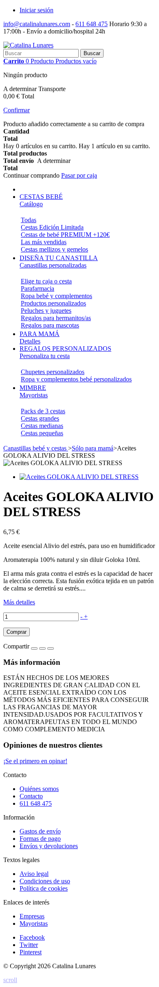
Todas (28, 219)
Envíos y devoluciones (49, 845)
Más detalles (19, 602)
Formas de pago (40, 838)
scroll (10, 979)
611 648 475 (91, 23)
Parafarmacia (37, 288)
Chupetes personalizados (52, 371)
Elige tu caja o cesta (46, 281)
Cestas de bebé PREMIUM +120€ (65, 234)
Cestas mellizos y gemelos (54, 249)
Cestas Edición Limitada (52, 227)
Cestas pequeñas (42, 433)
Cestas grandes (40, 418)
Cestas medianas (42, 425)
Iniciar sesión (36, 10)
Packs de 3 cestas (43, 411)
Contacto (31, 796)
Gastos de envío (40, 831)
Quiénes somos (39, 788)
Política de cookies (44, 888)
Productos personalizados (53, 303)
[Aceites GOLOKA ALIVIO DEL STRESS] (79, 476)
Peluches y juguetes (46, 310)
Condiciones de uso (45, 881)
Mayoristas (34, 923)
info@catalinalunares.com (36, 23)
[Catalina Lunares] (28, 45)
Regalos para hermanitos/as (56, 317)
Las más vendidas (43, 241)
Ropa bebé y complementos (56, 295)
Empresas (32, 916)
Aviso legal (34, 873)
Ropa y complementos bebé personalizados (76, 379)
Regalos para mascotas (50, 325)
